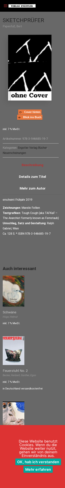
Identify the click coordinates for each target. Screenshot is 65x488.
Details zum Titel (32, 177)
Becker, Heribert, (12, 375)
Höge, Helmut (10, 316)
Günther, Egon (28, 375)
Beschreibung (32, 165)
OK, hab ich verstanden (38, 462)
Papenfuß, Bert (12, 26)
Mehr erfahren (38, 469)
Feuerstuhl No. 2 (15, 371)
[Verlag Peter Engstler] (22, 6)
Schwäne (9, 312)
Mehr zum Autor (33, 188)
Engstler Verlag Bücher (32, 147)
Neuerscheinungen (14, 153)
